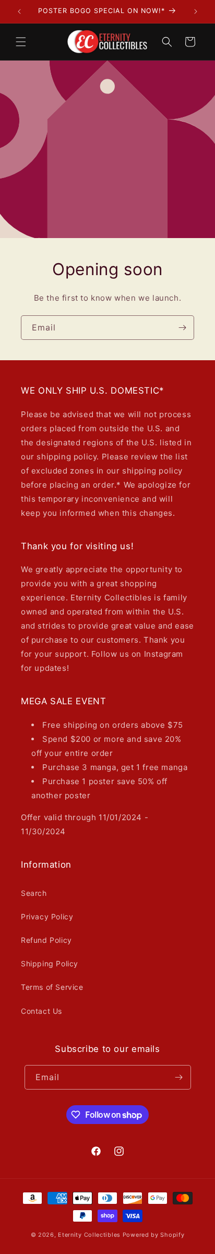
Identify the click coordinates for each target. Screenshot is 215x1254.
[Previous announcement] (19, 11)
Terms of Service (52, 987)
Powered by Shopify (154, 1234)
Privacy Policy (47, 916)
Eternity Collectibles (89, 1234)
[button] (20, 41)
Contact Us (41, 1011)
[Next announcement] (195, 11)
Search (34, 893)
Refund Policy (46, 940)
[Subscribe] (182, 327)
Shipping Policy (49, 963)
